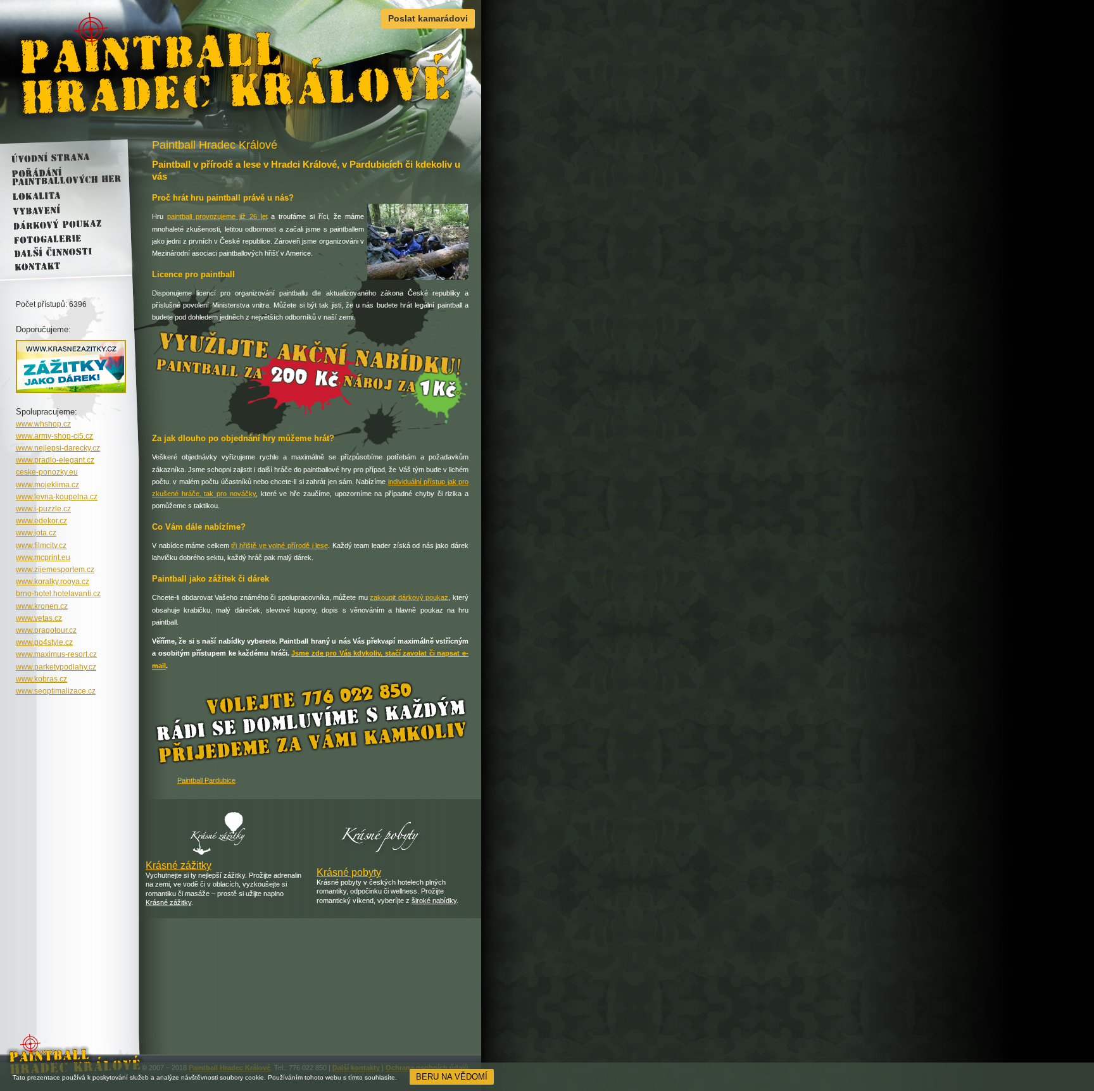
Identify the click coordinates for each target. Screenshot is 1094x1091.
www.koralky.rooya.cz (52, 581)
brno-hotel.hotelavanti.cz (58, 593)
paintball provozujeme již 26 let (217, 216)
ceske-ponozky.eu (47, 472)
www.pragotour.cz (46, 630)
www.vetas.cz (39, 618)
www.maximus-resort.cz (56, 654)
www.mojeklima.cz (47, 484)
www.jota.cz (36, 532)
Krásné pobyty (349, 872)
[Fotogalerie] (61, 237)
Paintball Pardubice (206, 780)
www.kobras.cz (41, 679)
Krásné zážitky (178, 865)
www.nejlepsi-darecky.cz (58, 448)
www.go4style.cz (44, 642)
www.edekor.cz (41, 520)
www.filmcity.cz (41, 545)
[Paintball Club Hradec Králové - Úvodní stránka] (240, 69)
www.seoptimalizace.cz (56, 691)
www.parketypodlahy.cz (56, 667)
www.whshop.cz (43, 424)
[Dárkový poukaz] (61, 223)
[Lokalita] (61, 195)
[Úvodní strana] (61, 158)
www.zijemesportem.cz (55, 569)
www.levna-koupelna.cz (56, 496)
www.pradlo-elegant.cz (55, 460)
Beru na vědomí (451, 1077)
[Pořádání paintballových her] (61, 177)
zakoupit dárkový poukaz (409, 597)
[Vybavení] (61, 209)
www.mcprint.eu (43, 557)
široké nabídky (434, 900)
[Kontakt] (61, 265)
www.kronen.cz (42, 606)
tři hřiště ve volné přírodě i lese (279, 545)
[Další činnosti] (61, 251)
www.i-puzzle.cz (43, 508)
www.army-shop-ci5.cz (54, 436)
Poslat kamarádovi (428, 18)
